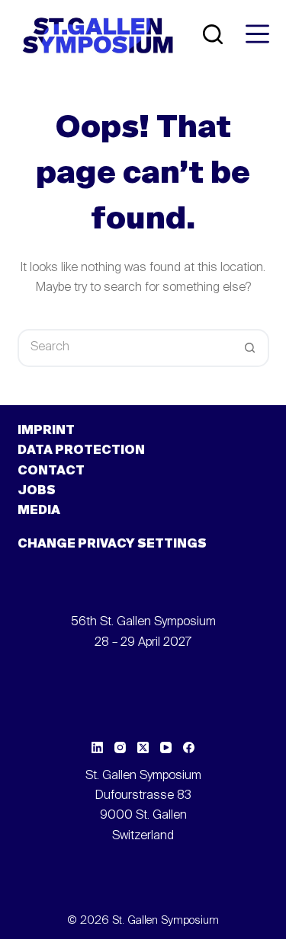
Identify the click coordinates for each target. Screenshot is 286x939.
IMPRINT (46, 431)
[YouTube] (166, 747)
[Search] (213, 34)
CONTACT (51, 471)
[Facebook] (188, 747)
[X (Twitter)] (143, 747)
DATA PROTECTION (81, 451)
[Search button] (250, 348)
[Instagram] (120, 747)
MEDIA (39, 511)
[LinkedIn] (97, 747)
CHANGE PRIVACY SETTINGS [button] (112, 544)
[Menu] (257, 34)
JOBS (37, 491)
